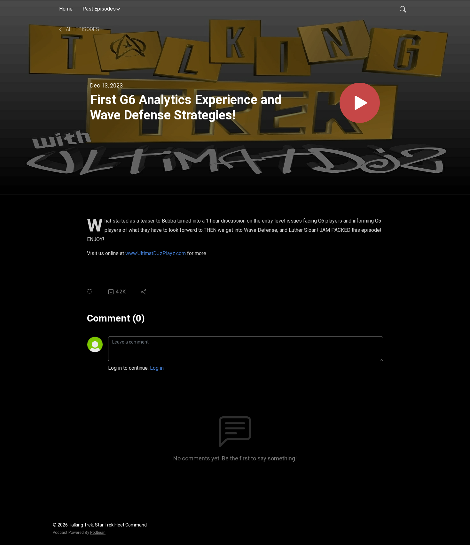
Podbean (98, 532)
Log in (157, 368)
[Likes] (90, 291)
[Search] (403, 9)
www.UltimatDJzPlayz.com (156, 253)
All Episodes (82, 29)
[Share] (144, 292)
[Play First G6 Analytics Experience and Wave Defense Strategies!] (360, 103)
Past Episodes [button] (99, 9)
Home (66, 9)
